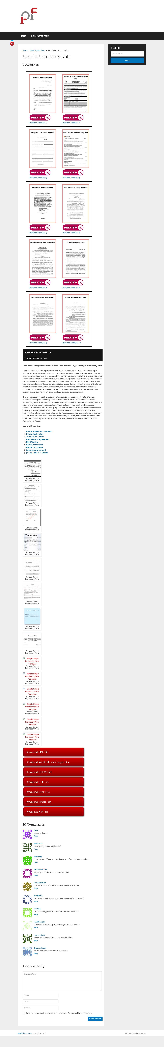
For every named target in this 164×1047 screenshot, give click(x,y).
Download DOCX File (39, 772)
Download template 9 (38, 343)
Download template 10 (71, 343)
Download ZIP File (37, 811)
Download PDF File (37, 752)
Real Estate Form (40, 36)
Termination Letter (35, 437)
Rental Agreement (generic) (39, 431)
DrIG (36, 830)
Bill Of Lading (32, 442)
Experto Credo (40, 948)
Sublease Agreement (36, 450)
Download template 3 (38, 178)
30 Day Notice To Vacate (37, 453)
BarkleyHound (40, 883)
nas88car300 (39, 922)
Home (23, 36)
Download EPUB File (38, 802)
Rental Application (34, 434)
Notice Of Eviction (34, 447)
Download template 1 (38, 123)
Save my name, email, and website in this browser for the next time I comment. (59, 1013)
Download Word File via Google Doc (48, 762)
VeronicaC (38, 844)
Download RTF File (37, 782)
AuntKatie (38, 896)
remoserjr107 (39, 935)
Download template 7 (38, 288)
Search (127, 60)
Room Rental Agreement (37, 439)
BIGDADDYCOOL (41, 870)
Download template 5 (38, 233)
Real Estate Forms (25, 1033)
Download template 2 (71, 123)
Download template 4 (71, 178)
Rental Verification (34, 445)
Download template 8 (71, 288)
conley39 (38, 857)
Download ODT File (38, 792)
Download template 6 (71, 233)
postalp (37, 909)
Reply (36, 836)
